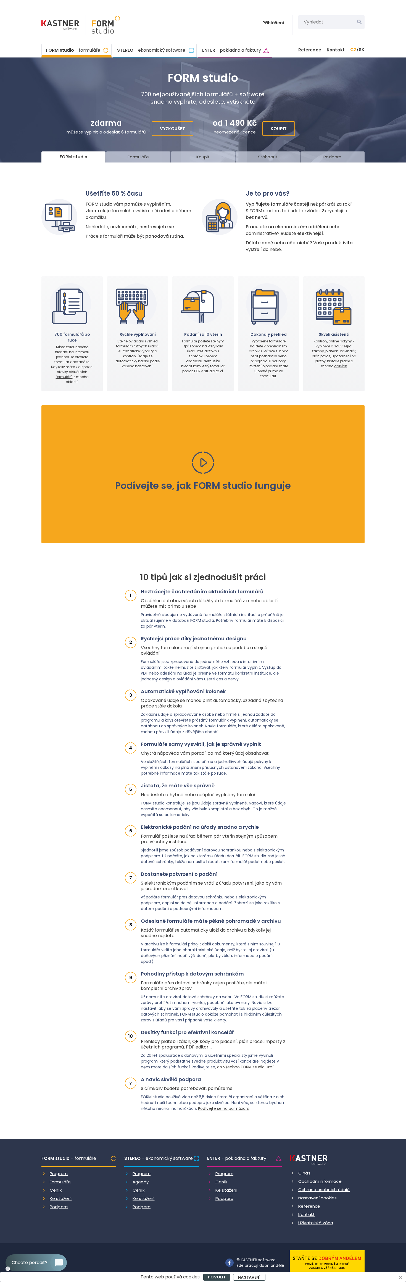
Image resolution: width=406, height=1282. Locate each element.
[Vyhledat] (359, 22)
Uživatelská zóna (315, 1223)
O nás (304, 1173)
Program (59, 1173)
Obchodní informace (320, 1181)
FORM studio (73, 50)
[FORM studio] (103, 25)
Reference (309, 50)
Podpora (59, 1207)
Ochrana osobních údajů (324, 1189)
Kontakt (336, 50)
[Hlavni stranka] (60, 25)
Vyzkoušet (172, 129)
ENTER (231, 50)
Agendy (141, 1182)
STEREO (151, 50)
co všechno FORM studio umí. (245, 1067)
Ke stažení (61, 1198)
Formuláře (60, 1182)
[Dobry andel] (327, 1262)
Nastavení (249, 1277)
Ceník (56, 1190)
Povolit (217, 1277)
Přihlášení (273, 23)
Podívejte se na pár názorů (223, 1108)
